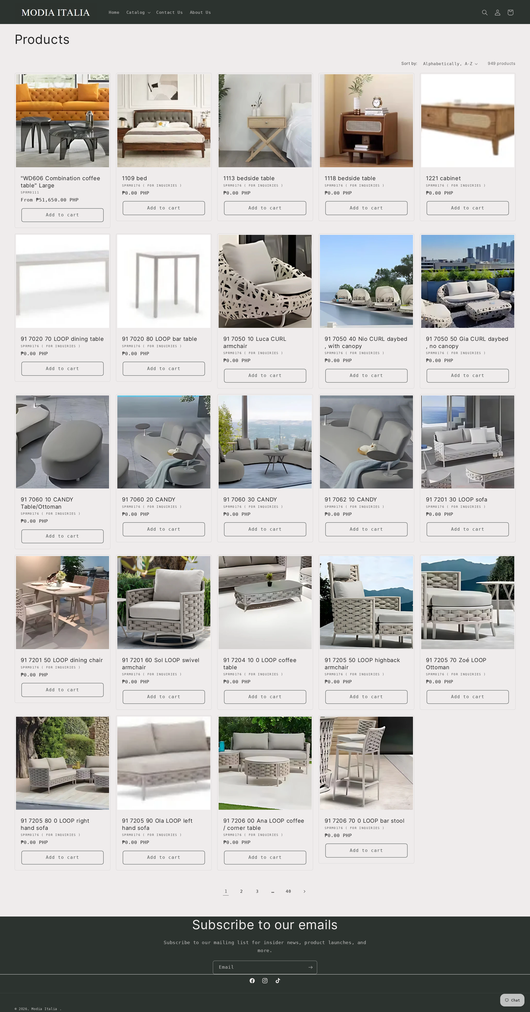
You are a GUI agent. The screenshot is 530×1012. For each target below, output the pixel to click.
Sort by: (409, 63)
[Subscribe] (310, 967)
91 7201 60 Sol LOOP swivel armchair (161, 663)
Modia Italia (44, 1009)
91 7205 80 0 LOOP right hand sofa (55, 824)
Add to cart (62, 214)
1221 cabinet (443, 178)
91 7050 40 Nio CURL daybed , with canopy (366, 342)
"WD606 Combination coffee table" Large (60, 181)
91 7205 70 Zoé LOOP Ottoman (456, 663)
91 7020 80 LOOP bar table (159, 339)
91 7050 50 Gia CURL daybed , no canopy (467, 342)
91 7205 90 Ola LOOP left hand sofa (157, 824)
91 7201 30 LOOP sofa (456, 499)
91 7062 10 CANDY (351, 499)
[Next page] (304, 891)
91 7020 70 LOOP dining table (62, 339)
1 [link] (225, 891)
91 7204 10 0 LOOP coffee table (260, 663)
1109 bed (134, 178)
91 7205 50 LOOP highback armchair (362, 663)
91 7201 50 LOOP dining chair (62, 660)
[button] (138, 12)
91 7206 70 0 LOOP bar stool (365, 821)
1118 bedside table (350, 178)
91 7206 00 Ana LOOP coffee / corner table (263, 824)
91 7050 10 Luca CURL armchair (255, 342)
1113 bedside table (249, 178)
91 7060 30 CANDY (250, 499)
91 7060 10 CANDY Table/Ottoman (47, 503)
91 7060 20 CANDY (149, 499)
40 (288, 891)
